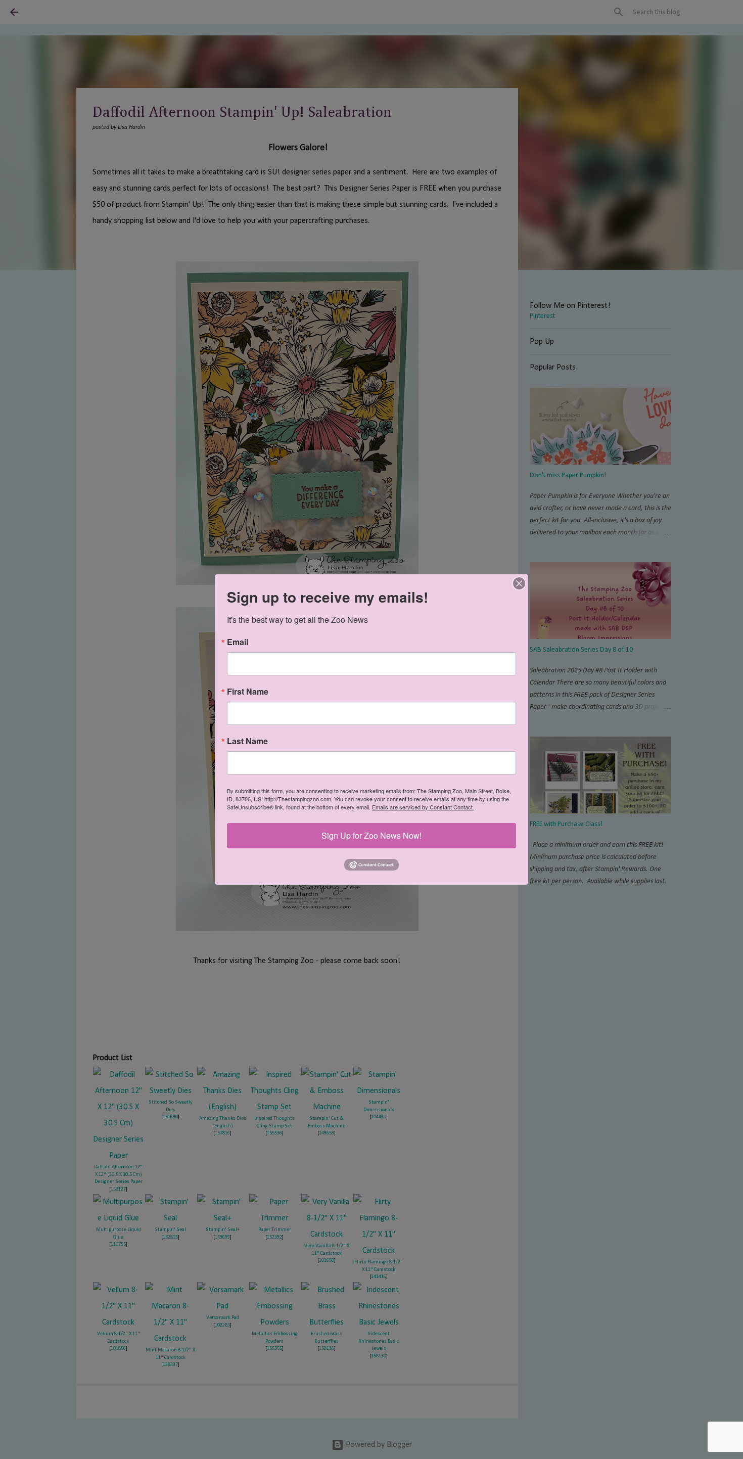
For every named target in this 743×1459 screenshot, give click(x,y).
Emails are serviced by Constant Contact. (423, 807)
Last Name (247, 741)
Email (237, 642)
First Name (247, 692)
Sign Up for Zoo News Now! (371, 835)
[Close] (519, 583)
